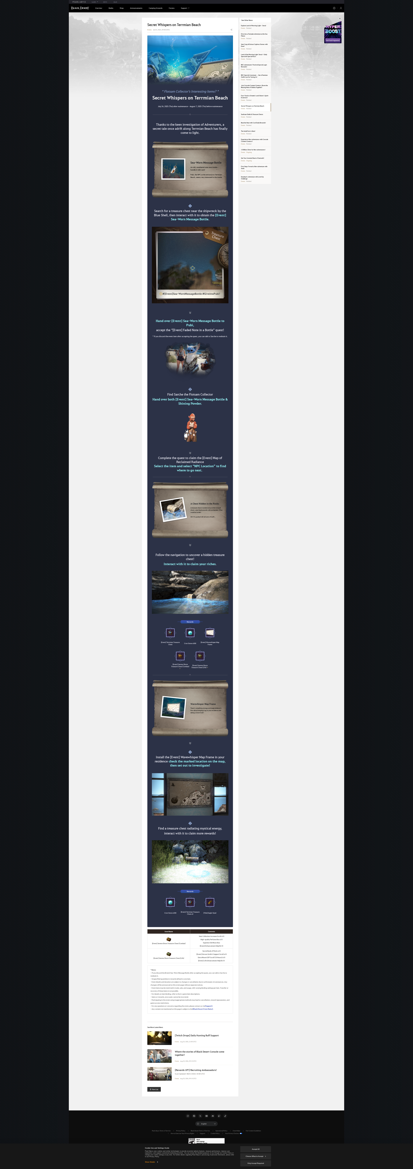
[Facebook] (194, 1116)
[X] (200, 1116)
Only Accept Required (255, 1163)
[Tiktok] (225, 1116)
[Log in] (341, 8)
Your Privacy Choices (232, 1133)
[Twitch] (219, 1116)
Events (149, 30)
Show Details (150, 1162)
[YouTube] (206, 1116)
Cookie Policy (215, 1133)
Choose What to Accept (254, 1156)
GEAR (115, 2)
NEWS (105, 2)
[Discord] (212, 1116)
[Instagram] (188, 1116)
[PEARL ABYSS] (79, 2)
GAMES (94, 2)
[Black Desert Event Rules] (203, 1009)
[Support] (208, 1006)
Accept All (256, 1149)
